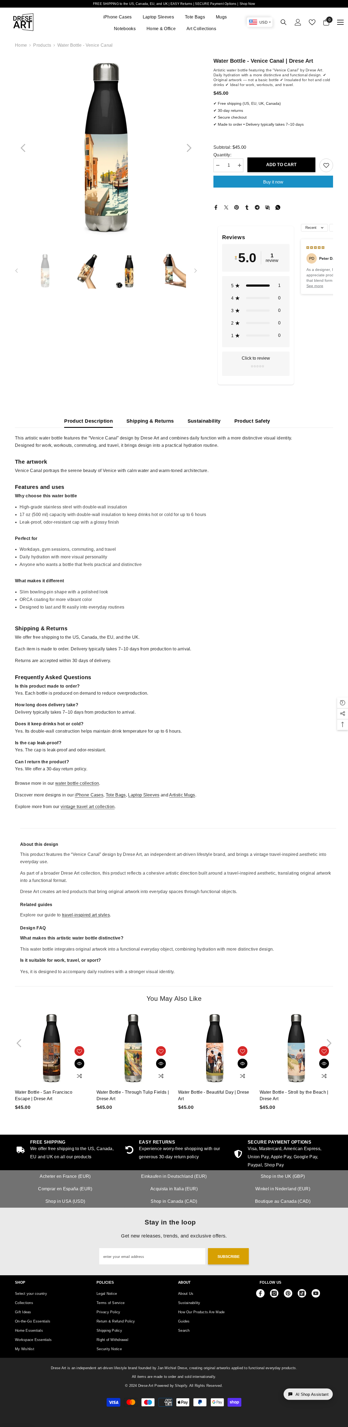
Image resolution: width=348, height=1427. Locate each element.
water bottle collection (77, 783)
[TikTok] (302, 1293)
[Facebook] (215, 207)
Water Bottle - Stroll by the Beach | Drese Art (294, 1095)
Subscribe (228, 1256)
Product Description (88, 421)
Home (21, 45)
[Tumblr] (246, 207)
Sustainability (204, 421)
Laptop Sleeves (143, 795)
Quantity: (222, 155)
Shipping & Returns (150, 421)
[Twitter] (226, 207)
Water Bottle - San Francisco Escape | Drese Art (43, 1095)
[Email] (267, 207)
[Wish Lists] (312, 22)
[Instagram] (274, 1293)
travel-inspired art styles (86, 915)
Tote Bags (116, 795)
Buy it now (273, 182)
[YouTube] (316, 1293)
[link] (282, 1154)
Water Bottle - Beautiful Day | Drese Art (213, 1095)
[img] (315, 247)
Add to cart (281, 164)
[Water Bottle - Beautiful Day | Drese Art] (214, 1048)
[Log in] (298, 22)
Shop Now (247, 4)
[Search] (283, 22)
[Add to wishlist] (326, 165)
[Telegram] (257, 207)
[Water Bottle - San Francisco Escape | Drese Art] (51, 1048)
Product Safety (252, 421)
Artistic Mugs (182, 795)
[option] (106, 148)
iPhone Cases (89, 795)
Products (42, 45)
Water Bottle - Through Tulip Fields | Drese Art (133, 1095)
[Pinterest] (236, 207)
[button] (23, 148)
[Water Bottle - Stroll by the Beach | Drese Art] (296, 1048)
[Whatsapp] (277, 207)
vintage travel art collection (87, 806)
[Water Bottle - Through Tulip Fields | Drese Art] (133, 1048)
